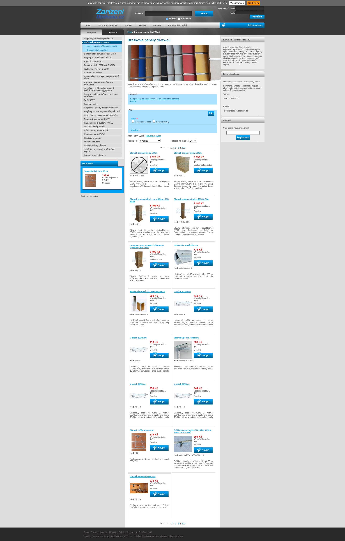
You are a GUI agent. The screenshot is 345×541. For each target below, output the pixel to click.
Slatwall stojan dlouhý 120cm (144, 153)
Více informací (237, 3)
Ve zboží (173, 19)
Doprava (157, 25)
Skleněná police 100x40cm (186, 338)
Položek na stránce (180, 141)
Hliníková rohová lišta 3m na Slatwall (147, 291)
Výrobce (113, 32)
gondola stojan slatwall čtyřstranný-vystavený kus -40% (147, 246)
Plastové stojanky (92, 138)
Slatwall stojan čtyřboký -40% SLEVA (191, 199)
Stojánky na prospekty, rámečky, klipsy (99, 150)
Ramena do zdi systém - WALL (98, 123)
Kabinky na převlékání (94, 134)
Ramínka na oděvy (93, 73)
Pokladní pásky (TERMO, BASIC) (99, 65)
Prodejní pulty (90, 104)
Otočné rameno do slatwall (142, 476)
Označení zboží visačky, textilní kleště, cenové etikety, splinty (99, 89)
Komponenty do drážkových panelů (101, 46)
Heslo (232, 13)
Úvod (129, 32)
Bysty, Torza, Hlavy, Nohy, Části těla (101, 115)
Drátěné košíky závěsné (95, 145)
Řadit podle (133, 141)
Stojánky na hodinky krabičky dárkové (102, 111)
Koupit (161, 170)
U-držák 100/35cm (182, 291)
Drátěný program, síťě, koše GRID (100, 54)
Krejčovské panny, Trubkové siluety (101, 108)
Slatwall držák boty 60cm (96, 171)
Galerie (142, 25)
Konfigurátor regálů (177, 25)
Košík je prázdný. (255, 25)
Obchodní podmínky (107, 25)
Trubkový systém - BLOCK (96, 69)
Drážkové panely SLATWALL (97, 42)
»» (184, 147)
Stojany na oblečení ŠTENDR (97, 57)
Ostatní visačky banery (95, 155)
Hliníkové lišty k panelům (96, 50)
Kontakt (128, 25)
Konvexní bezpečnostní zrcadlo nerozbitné (99, 83)
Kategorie (91, 32)
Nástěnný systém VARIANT (97, 119)
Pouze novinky (162, 122)
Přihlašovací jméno (226, 9)
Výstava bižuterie (92, 142)
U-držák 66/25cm (182, 384)
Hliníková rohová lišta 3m (186, 245)
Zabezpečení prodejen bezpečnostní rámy (101, 77)
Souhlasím (253, 3)
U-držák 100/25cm (138, 338)
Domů (88, 25)
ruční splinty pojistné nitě (96, 130)
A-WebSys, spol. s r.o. (123, 536)
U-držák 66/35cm (138, 384)
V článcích (186, 19)
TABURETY (89, 100)
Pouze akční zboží (143, 122)
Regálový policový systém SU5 (98, 39)
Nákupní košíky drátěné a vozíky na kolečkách (101, 95)
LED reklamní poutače (94, 127)
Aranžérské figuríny (93, 61)
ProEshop (154, 536)
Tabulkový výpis (153, 136)
